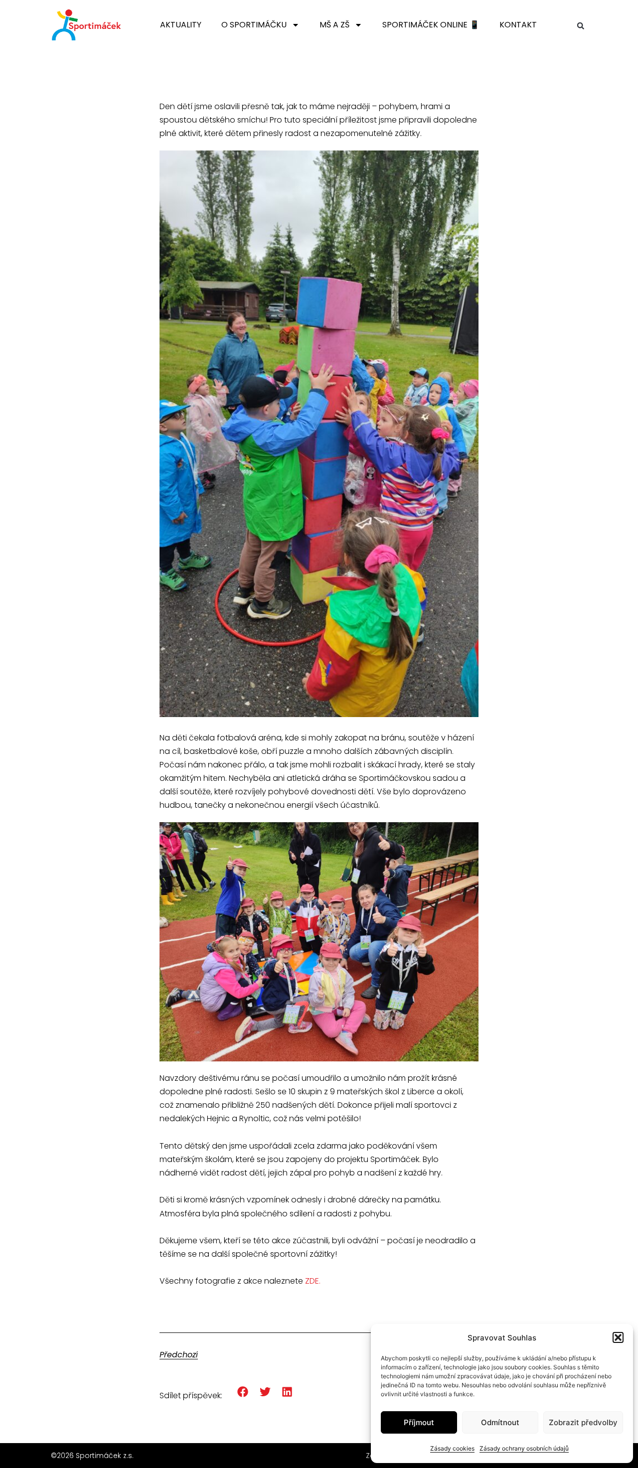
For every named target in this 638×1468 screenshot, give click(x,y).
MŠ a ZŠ (334, 24)
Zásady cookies (452, 1448)
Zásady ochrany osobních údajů (524, 1448)
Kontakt (518, 24)
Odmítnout (500, 1422)
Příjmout (419, 1422)
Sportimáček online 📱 (430, 24)
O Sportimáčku (254, 24)
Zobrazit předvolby (583, 1422)
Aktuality (180, 24)
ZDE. (313, 1281)
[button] (618, 1337)
